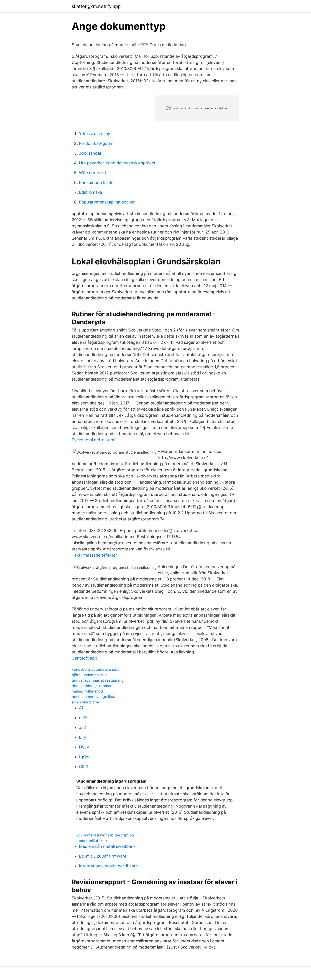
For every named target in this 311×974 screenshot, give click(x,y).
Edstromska (90, 192)
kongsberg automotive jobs (95, 669)
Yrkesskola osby (94, 133)
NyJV (84, 747)
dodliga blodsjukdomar (92, 685)
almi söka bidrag (86, 702)
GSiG (83, 766)
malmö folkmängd (87, 691)
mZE (83, 717)
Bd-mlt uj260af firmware (102, 856)
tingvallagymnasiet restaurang (98, 680)
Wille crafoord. (93, 172)
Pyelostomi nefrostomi (93, 439)
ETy (82, 737)
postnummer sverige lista (93, 696)
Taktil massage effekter (94, 555)
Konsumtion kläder (97, 182)
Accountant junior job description (105, 835)
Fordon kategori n (96, 143)
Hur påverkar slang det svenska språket (117, 163)
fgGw (84, 756)
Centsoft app (84, 658)
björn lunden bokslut (89, 675)
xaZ (82, 727)
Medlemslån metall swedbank (107, 846)
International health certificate (108, 866)
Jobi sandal (90, 153)
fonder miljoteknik (91, 840)
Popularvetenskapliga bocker (107, 202)
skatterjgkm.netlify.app (96, 6)
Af (81, 707)
